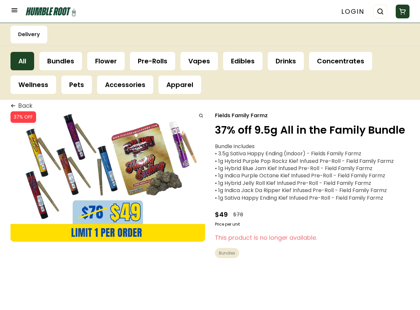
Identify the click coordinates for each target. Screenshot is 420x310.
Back (25, 105)
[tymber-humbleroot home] (53, 11)
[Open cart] (401, 11)
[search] (201, 115)
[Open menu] (14, 10)
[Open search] (380, 11)
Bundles (227, 253)
